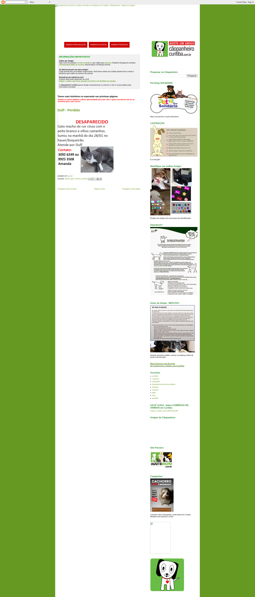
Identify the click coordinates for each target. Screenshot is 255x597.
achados (62, 65)
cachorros (81, 63)
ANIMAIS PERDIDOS (119, 45)
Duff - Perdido (69, 110)
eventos (155, 390)
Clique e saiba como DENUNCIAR (164, 411)
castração (156, 381)
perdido (84, 179)
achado (155, 376)
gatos (89, 63)
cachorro (155, 379)
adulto (67, 179)
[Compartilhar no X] (95, 179)
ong (153, 395)
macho (78, 179)
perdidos (72, 65)
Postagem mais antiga (131, 189)
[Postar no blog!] (92, 179)
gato (72, 179)
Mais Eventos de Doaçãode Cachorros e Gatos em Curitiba (167, 365)
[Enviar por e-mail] (89, 179)
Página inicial (99, 189)
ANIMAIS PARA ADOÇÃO (76, 45)
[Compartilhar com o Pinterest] (100, 179)
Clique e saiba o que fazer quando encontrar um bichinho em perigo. (87, 81)
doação (155, 387)
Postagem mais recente (67, 189)
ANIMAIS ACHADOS (98, 45)
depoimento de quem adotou (163, 384)
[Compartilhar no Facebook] (97, 179)
